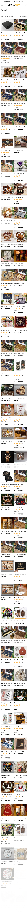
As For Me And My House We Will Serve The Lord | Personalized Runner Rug (6, 640)
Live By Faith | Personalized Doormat (5, 554)
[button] (2, 5)
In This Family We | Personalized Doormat (20, 554)
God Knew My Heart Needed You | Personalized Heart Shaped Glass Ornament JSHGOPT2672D (20, 703)
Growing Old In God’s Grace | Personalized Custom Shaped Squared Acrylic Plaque (6, 80)
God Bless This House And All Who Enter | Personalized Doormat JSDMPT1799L (7, 150)
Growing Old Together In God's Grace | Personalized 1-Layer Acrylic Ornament (6, 508)
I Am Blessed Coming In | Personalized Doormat (5, 127)
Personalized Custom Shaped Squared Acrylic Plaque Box (6, 33)
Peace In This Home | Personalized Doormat (7, 660)
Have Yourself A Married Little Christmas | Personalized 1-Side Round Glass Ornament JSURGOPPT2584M (20, 597)
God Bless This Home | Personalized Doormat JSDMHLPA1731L (20, 221)
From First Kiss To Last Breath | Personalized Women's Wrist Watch (6, 465)
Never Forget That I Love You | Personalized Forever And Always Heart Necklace (20, 330)
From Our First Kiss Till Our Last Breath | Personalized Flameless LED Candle (20, 264)
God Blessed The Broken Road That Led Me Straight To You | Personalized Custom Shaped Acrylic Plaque (20, 244)
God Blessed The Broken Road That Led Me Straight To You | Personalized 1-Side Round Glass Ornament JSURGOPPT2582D (7, 418)
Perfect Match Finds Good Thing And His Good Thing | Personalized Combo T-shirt (20, 80)
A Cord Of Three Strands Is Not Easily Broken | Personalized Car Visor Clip (6, 597)
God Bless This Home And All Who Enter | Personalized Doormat (7, 174)
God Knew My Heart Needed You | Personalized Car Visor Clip (20, 465)
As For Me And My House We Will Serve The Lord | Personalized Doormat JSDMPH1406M (6, 56)
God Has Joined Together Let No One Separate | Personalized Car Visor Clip (6, 574)
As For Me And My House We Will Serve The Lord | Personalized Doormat (19, 33)
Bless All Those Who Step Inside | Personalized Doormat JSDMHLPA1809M (19, 484)
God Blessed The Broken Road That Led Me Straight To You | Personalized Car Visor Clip (7, 775)
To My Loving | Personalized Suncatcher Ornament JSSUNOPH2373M (6, 837)
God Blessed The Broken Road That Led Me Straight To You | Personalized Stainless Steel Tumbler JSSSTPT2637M (7, 726)
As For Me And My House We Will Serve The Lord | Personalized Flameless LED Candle (6, 531)
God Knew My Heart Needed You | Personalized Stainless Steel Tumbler (20, 373)
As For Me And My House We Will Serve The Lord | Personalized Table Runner (7, 818)
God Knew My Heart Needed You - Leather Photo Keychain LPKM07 (20, 837)
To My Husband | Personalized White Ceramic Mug (7, 703)
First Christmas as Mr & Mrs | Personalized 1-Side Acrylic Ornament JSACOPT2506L (7, 794)
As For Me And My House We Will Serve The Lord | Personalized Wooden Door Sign (20, 683)
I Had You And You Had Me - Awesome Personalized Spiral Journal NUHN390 (20, 441)
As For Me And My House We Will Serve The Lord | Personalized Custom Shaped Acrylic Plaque (19, 904)
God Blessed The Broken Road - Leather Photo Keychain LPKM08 (19, 621)
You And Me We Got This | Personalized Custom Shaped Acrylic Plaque (7, 221)
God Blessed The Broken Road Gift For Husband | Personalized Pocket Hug (20, 660)
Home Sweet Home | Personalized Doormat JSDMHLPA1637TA (20, 574)
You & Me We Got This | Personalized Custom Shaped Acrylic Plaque (20, 174)
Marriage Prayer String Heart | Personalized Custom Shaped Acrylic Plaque (6, 398)
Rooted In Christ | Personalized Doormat (19, 353)
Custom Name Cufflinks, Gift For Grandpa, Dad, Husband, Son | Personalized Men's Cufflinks (20, 197)
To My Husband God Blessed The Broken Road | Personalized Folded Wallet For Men (7, 484)
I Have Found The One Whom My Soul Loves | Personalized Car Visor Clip (20, 398)
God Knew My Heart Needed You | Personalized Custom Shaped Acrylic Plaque (7, 197)
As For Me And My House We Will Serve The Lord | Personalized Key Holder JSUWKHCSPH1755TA (7, 306)
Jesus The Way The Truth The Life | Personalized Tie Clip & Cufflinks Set (20, 150)
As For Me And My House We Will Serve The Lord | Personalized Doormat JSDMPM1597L (19, 531)
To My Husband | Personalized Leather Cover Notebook (19, 751)
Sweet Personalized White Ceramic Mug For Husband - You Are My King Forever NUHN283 (7, 283)
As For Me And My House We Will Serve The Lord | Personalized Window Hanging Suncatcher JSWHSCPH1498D (6, 621)
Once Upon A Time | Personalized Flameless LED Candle (20, 818)
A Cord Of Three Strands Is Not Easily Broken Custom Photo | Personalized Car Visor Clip (6, 441)
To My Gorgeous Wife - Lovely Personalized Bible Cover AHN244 (19, 880)
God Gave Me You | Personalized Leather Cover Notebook (7, 264)
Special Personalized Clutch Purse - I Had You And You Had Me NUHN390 (20, 726)
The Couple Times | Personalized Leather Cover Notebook (20, 861)
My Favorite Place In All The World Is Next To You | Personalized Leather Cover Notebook (20, 775)
